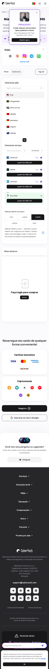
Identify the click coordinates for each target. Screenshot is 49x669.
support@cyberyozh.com (24, 582)
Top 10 (41, 72)
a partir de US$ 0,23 (24, 162)
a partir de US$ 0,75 (24, 186)
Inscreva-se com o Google (26, 418)
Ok (24, 664)
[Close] (37, 12)
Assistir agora (24, 40)
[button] (24, 95)
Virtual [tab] (6, 72)
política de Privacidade (15, 608)
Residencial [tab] (16, 72)
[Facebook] (21, 590)
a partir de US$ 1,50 (24, 174)
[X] (13, 598)
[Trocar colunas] (24, 140)
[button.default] (43, 645)
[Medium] (21, 598)
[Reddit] (28, 598)
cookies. (43, 658)
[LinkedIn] (36, 590)
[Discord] (36, 598)
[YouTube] (28, 590)
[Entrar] (39, 3)
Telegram (26, 460)
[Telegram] (13, 590)
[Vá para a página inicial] (8, 3)
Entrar (24, 297)
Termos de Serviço (35, 608)
